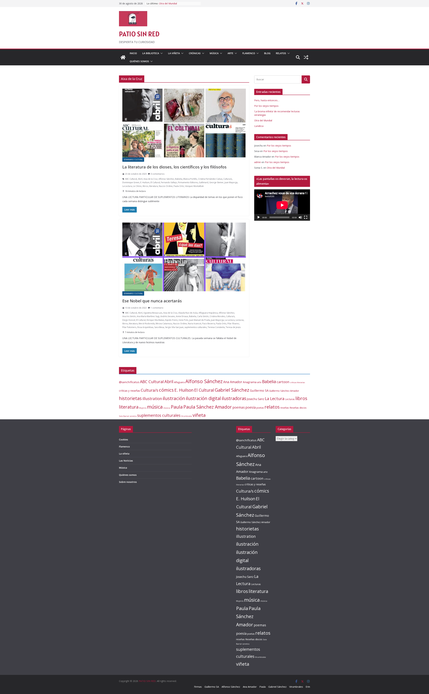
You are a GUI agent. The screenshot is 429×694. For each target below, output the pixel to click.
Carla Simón (203, 316)
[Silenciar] (300, 217)
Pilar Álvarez (233, 323)
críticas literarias (297, 382)
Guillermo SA (259, 390)
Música (214, 53)
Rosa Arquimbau (145, 327)
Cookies (123, 439)
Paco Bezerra (208, 323)
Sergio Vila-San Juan (174, 327)
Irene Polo (183, 320)
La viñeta (174, 53)
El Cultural (155, 182)
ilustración (174, 398)
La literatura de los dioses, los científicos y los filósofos (174, 167)
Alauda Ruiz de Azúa (188, 312)
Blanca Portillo (190, 178)
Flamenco (248, 53)
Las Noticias (126, 460)
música (155, 406)
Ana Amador (232, 382)
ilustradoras (234, 398)
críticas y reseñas (129, 391)
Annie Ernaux (182, 316)
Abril (140, 178)
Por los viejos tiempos (266, 105)
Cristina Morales (217, 316)
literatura (153, 186)
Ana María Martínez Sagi (148, 316)
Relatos (281, 53)
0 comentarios (157, 173)
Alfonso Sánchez (166, 178)
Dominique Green (130, 182)
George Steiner (216, 182)
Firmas (198, 686)
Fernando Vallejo (169, 182)
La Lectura (127, 186)
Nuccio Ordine (166, 186)
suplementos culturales (196, 327)
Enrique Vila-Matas (155, 320)
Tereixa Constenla (216, 327)
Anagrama (249, 382)
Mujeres (142, 408)
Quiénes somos (139, 61)
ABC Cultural (131, 178)
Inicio (133, 53)
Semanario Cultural (133, 159)
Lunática (258, 126)
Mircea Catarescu (164, 323)
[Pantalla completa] (305, 217)
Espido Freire (171, 320)
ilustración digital (203, 398)
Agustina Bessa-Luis (152, 312)
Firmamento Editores (188, 182)
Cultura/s (227, 178)
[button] (161, 53)
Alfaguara (179, 382)
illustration (152, 398)
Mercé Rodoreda (147, 323)
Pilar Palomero (129, 327)
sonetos (133, 416)
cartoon (283, 381)
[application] (282, 205)
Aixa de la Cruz (150, 178)
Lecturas (240, 320)
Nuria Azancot (194, 323)
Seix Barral (124, 416)
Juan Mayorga (231, 182)
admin (257, 162)
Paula (177, 407)
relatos (272, 407)
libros (145, 186)
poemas (238, 407)
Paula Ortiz (179, 186)
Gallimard (203, 182)
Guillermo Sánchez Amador (284, 390)
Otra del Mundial (263, 120)
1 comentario (157, 307)
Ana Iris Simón (129, 316)
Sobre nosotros (128, 482)
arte (259, 382)
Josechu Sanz (255, 399)
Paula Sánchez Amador (207, 407)
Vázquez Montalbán (194, 186)
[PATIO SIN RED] (123, 57)
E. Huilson (144, 182)
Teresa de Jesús (233, 327)
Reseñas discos (298, 407)
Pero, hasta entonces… (266, 100)
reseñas (284, 407)
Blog (267, 53)
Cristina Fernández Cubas (210, 178)
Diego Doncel (128, 320)
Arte (230, 53)
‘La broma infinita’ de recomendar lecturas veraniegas (177, 5)
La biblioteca (150, 53)
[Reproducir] (258, 217)
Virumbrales (186, 416)
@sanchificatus (129, 382)
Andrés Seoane (167, 316)
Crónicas (195, 53)
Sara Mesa (159, 327)
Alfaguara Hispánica (208, 312)
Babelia (178, 178)
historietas (130, 398)
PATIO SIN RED (139, 34)
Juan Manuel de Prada (199, 320)
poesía (250, 407)
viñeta (199, 415)
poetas (260, 407)
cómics (166, 390)
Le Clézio (137, 186)
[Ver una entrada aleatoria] (306, 57)
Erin (308, 686)
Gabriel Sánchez (232, 390)
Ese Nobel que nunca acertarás (152, 301)
